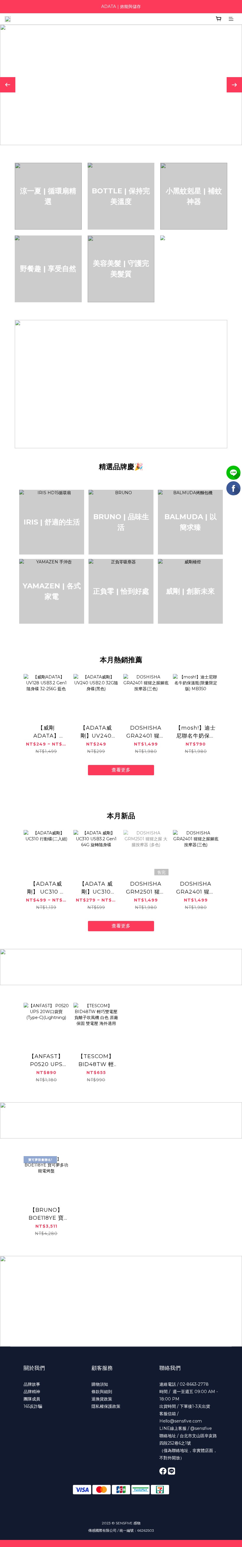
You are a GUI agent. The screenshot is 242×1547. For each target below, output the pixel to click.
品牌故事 (32, 1384)
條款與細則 (101, 1391)
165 (27, 1406)
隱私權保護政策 (105, 1406)
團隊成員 (32, 1399)
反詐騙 (36, 1406)
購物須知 (99, 1384)
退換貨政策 (101, 1399)
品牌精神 (32, 1391)
